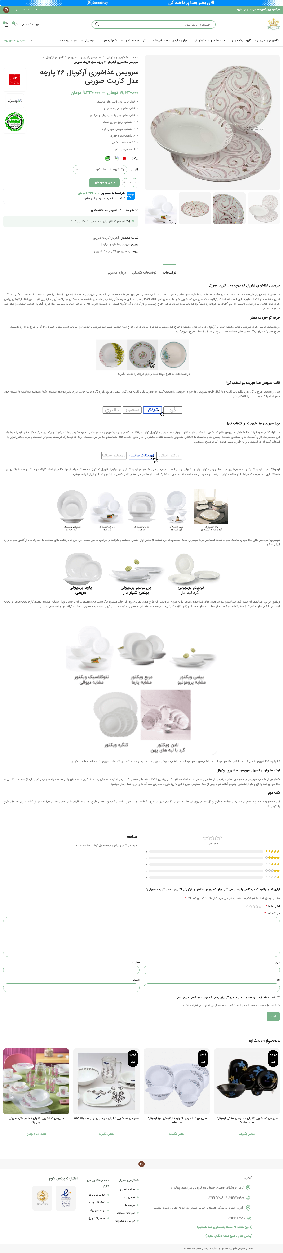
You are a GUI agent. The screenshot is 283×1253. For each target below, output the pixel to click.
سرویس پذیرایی (91, 57)
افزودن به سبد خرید (104, 182)
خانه (135, 57)
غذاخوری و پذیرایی (117, 57)
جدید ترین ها (97, 1194)
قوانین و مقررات (125, 1220)
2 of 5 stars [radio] (256, 906)
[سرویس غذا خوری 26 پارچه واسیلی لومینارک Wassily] (106, 1081)
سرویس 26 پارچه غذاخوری (110, 251)
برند (135, 158)
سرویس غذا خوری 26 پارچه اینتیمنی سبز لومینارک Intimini (177, 1120)
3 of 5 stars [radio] (253, 906)
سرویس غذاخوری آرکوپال (61, 57)
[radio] (124, 158)
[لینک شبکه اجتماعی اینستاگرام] (6, 10)
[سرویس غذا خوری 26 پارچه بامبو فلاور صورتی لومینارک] (36, 1081)
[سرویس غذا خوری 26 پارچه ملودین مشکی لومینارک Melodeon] (247, 1081)
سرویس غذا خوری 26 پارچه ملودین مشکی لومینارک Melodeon (247, 1120)
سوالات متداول (126, 1213)
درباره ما (130, 1205)
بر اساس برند (97, 1210)
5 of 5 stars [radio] (247, 906)
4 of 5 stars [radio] (250, 906)
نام (278, 979)
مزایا (277, 962)
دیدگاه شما (272, 913)
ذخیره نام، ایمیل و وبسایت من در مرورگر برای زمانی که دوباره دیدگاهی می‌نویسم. (225, 997)
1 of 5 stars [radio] (259, 906)
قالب (135, 169)
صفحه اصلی (127, 1189)
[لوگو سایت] (273, 24)
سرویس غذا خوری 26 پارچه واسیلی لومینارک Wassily (106, 1118)
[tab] (169, 270)
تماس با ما (129, 1197)
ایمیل (136, 979)
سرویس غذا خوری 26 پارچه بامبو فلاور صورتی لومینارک (36, 1120)
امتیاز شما (273, 906)
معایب (136, 962)
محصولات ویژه (96, 1218)
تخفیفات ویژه (97, 1202)
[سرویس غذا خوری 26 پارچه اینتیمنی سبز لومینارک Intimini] (177, 1081)
